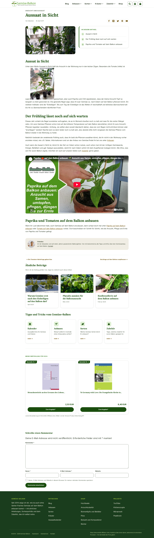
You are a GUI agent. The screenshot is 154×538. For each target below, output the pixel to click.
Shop (121, 4)
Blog (67, 4)
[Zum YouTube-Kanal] (127, 21)
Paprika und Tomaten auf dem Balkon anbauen (104, 44)
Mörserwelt (117, 512)
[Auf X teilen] (118, 21)
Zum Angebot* (51, 409)
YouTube (116, 503)
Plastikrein (117, 516)
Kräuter (98, 4)
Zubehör (110, 4)
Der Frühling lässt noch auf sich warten (101, 39)
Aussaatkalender (54, 520)
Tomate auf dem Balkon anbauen (50, 229)
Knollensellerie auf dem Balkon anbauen (108, 297)
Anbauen (76, 4)
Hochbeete (85, 503)
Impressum (35, 534)
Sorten (87, 4)
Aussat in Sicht (91, 34)
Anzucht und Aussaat (35, 11)
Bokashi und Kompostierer (91, 520)
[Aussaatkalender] (135, 3)
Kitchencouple (119, 507)
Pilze (83, 516)
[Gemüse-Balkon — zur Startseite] (23, 3)
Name (27, 471)
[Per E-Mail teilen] (113, 21)
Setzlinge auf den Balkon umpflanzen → (114, 259)
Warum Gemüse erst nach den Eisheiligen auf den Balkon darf (38, 298)
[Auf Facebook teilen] (109, 21)
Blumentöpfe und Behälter (91, 512)
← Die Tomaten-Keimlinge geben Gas (39, 259)
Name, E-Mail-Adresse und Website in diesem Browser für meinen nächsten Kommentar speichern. (60, 480)
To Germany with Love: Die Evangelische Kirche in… (101, 392)
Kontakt (50, 246)
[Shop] (140, 3)
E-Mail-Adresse (66, 471)
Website (98, 471)
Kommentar (29, 443)
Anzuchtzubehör (87, 507)
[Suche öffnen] (129, 3)
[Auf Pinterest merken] (122, 21)
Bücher (83, 524)
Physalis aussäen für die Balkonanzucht (73, 297)
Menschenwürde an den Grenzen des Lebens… (46, 392)
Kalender (32, 328)
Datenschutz (44, 534)
